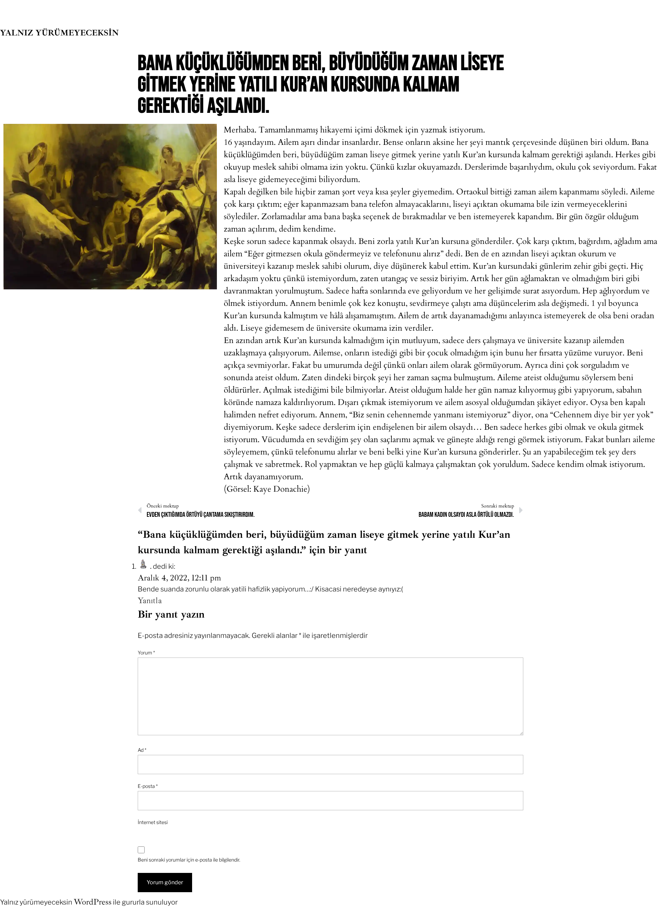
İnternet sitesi (153, 822)
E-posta (148, 786)
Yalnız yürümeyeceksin (59, 33)
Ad (142, 750)
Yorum (146, 652)
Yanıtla (150, 600)
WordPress (93, 902)
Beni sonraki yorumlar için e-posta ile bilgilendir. (189, 860)
